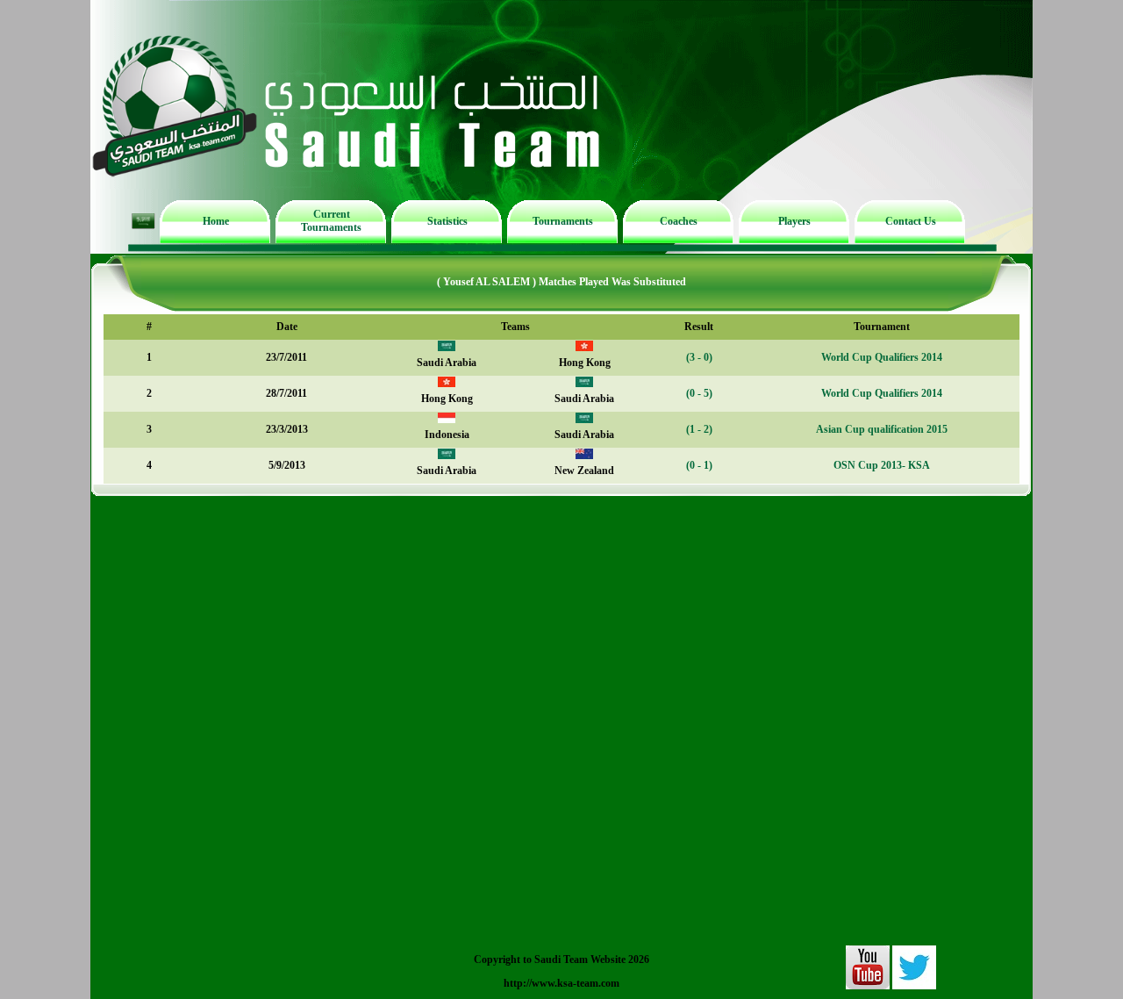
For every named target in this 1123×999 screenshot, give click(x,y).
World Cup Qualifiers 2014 (881, 357)
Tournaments (563, 221)
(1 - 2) (699, 429)
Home (216, 221)
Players (794, 221)
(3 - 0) (699, 357)
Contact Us (910, 221)
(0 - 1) (699, 465)
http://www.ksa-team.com (561, 983)
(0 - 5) (699, 393)
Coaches (678, 221)
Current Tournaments (331, 221)
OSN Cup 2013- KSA (881, 465)
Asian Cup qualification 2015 (882, 429)
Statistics (447, 221)
